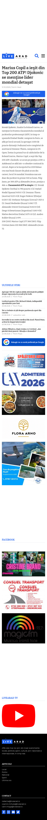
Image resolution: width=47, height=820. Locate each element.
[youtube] (13, 812)
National (5, 775)
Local (4, 769)
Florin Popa (17, 297)
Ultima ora (6, 780)
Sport (4, 778)
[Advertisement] (23, 26)
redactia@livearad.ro (11, 801)
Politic (5, 772)
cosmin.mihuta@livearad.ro (14, 804)
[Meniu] (43, 56)
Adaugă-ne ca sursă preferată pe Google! (26, 94)
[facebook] (4, 812)
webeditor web (19, 315)
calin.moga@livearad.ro (12, 807)
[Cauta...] (37, 56)
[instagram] (9, 812)
